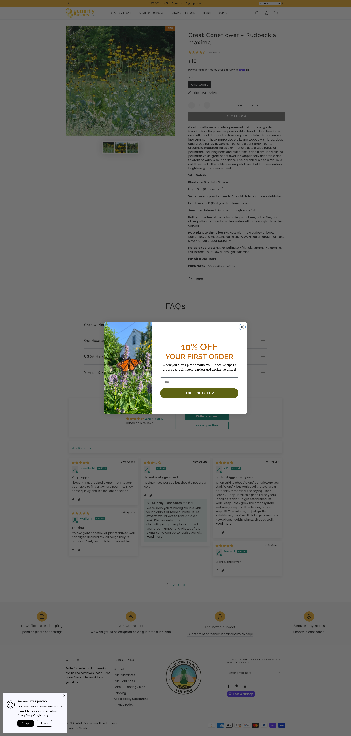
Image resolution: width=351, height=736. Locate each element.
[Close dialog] (242, 327)
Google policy (40, 715)
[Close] (64, 695)
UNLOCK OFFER (199, 393)
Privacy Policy (25, 715)
